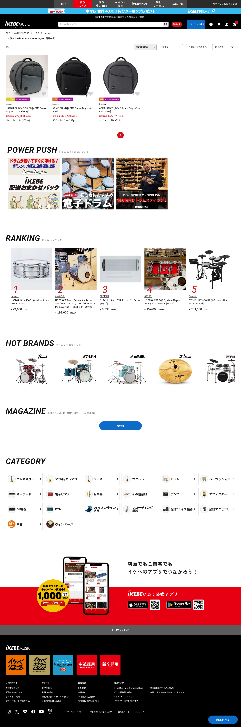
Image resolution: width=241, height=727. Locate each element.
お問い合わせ (48, 692)
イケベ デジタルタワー (124, 696)
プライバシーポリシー (74, 712)
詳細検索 (177, 24)
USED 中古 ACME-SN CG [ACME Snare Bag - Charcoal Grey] (26, 109)
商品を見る (223, 720)
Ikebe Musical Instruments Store (128, 688)
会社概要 (82, 688)
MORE (120, 425)
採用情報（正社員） (87, 696)
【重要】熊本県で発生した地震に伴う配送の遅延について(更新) (120, 17)
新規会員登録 (230, 4)
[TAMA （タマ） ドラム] (79, 371)
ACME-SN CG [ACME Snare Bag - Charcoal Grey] (120, 109)
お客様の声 (47, 688)
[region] (120, 372)
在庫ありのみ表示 (196, 47)
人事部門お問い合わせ (52, 701)
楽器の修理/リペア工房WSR (162, 688)
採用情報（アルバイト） (89, 701)
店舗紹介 (82, 692)
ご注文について (13, 688)
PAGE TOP (122, 630)
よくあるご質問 (13, 696)
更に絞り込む (142, 47)
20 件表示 (219, 47)
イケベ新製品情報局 (123, 692)
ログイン (217, 4)
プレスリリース (137, 712)
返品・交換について (15, 692)
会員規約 (121, 712)
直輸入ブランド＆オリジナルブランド (167, 692)
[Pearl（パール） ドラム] (31, 371)
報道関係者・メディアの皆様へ (56, 696)
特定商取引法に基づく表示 (101, 712)
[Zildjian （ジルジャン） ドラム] (175, 371)
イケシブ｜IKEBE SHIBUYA (126, 701)
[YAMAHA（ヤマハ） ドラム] (127, 371)
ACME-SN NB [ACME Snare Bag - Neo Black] (72, 109)
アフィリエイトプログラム (18, 701)
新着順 (165, 47)
